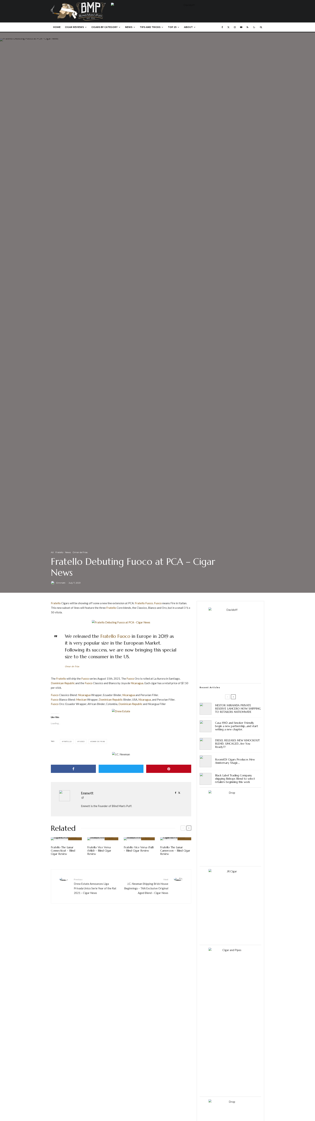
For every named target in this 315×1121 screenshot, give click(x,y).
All (52, 552)
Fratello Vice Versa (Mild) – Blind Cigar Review (99, 851)
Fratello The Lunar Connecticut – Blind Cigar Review (63, 851)
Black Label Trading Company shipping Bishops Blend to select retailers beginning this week (235, 779)
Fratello (59, 552)
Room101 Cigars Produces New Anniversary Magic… (235, 761)
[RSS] (247, 27)
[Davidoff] (187, 5)
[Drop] (230, 792)
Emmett (60, 582)
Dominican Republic (63, 683)
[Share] (73, 769)
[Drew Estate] (121, 711)
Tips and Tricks (150, 27)
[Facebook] (222, 27)
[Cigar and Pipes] (230, 950)
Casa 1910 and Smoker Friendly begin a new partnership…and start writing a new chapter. (236, 726)
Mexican (81, 699)
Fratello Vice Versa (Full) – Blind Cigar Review (139, 849)
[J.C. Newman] (121, 754)
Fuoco (149, 603)
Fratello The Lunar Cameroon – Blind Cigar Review (175, 851)
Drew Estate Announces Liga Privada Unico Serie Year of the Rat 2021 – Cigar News (95, 886)
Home (57, 27)
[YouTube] (241, 27)
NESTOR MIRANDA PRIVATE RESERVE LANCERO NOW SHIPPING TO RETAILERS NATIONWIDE (238, 709)
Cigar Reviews (74, 27)
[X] (228, 27)
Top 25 (172, 27)
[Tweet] (121, 769)
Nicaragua (137, 683)
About (188, 27)
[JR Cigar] (230, 871)
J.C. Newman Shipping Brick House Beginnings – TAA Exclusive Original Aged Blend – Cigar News (146, 886)
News (128, 27)
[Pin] (168, 769)
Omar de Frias (80, 552)
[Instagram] (235, 27)
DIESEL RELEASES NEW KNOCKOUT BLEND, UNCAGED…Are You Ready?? (237, 744)
